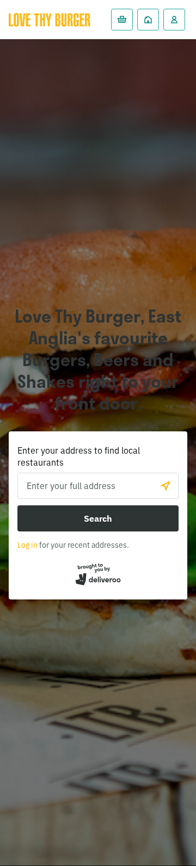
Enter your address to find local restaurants (78, 456)
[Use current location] (165, 485)
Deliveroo (49, 19)
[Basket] (122, 19)
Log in (27, 545)
